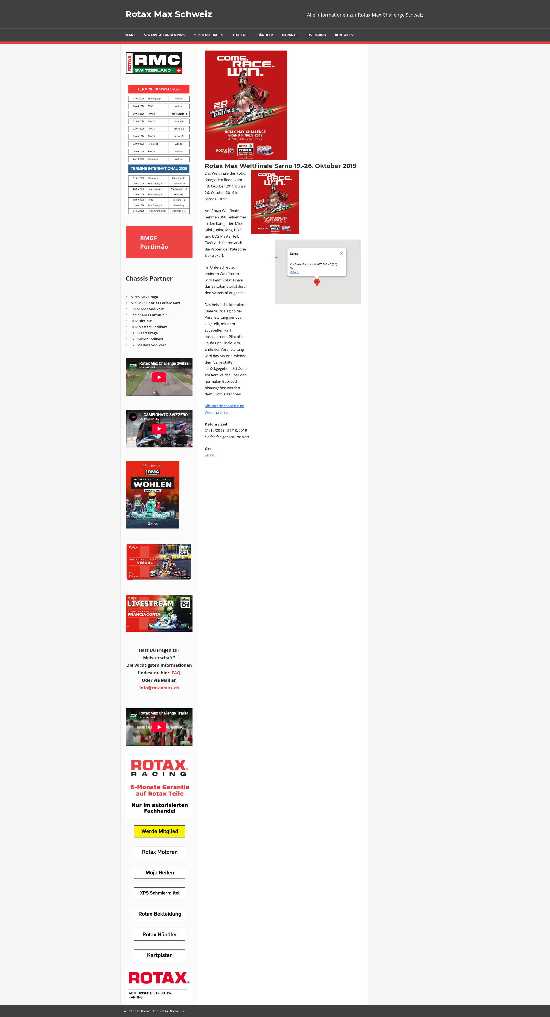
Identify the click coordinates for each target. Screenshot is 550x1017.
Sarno (209, 455)
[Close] (341, 253)
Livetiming (316, 35)
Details (294, 272)
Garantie (290, 35)
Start (130, 35)
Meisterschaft (207, 35)
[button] (317, 283)
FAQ (176, 673)
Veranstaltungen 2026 (164, 35)
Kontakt (342, 35)
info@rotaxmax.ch (159, 688)
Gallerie (240, 35)
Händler (265, 35)
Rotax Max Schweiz (168, 14)
